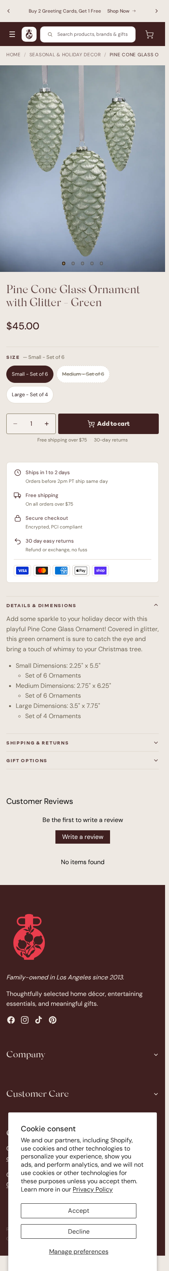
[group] (82, 168)
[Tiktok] (38, 1020)
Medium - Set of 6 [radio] (83, 374)
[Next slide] (156, 11)
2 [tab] (73, 263)
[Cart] (149, 34)
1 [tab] (63, 263)
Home (13, 54)
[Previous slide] (8, 11)
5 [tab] (101, 263)
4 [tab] (92, 263)
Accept (78, 1210)
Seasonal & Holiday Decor (65, 54)
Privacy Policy (93, 1189)
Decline (79, 1231)
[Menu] (12, 34)
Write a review (82, 837)
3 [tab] (82, 263)
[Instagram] (24, 1020)
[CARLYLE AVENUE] (29, 34)
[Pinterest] (52, 1020)
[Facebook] (11, 1020)
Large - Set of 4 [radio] (30, 394)
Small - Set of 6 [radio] (30, 374)
